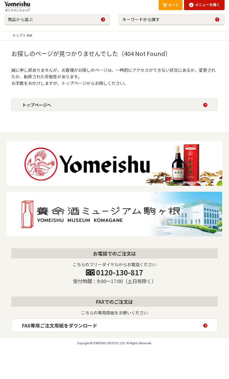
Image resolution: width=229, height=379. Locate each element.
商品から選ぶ (20, 19)
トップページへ (36, 105)
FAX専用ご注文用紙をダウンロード (59, 325)
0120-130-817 (119, 272)
